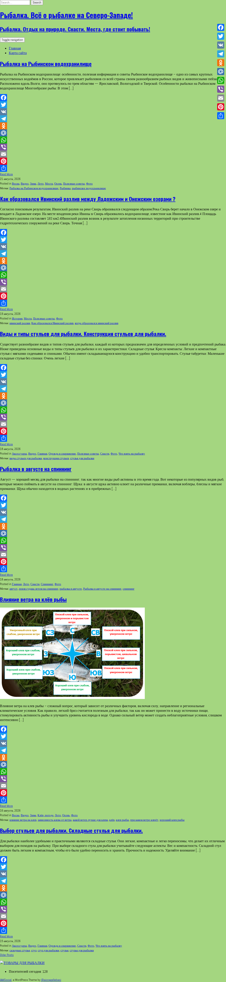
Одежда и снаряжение (62, 453)
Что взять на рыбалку (132, 453)
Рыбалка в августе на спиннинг (36, 469)
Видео (25, 183)
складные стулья (19, 950)
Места (49, 183)
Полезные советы (74, 183)
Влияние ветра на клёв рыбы (33, 599)
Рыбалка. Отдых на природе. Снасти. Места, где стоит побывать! (75, 29)
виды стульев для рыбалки (25, 458)
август (13, 589)
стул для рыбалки (48, 950)
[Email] (113, 154)
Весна (15, 183)
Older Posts (7, 955)
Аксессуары (19, 453)
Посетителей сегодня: (25, 971)
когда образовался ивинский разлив (96, 323)
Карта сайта (18, 53)
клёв (112, 820)
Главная (15, 48)
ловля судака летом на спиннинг (38, 589)
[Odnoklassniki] (113, 125)
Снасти (104, 453)
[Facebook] (113, 97)
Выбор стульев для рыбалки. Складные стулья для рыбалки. (71, 830)
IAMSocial (5, 980)
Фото (89, 183)
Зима (33, 183)
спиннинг (128, 589)
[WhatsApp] (113, 140)
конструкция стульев (56, 458)
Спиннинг (47, 584)
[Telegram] (113, 118)
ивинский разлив (19, 323)
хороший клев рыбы (172, 820)
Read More (6, 174)
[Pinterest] (113, 161)
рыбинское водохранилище (89, 188)
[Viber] (113, 147)
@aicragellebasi (51, 980)
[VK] (113, 111)
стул (33, 950)
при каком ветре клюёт (144, 820)
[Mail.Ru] (113, 132)
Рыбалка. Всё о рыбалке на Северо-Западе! (66, 15)
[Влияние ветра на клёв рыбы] (72, 697)
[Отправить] (113, 168)
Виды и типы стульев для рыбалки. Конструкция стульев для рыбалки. (83, 334)
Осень (58, 183)
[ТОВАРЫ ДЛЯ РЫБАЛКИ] (22, 963)
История (17, 318)
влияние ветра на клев (22, 820)
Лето (41, 183)
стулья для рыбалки (82, 458)
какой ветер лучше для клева (90, 820)
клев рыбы (122, 820)
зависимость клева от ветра (55, 820)
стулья (64, 950)
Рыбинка (65, 188)
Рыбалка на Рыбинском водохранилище (46, 64)
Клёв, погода (45, 815)
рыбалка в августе (71, 589)
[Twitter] (113, 104)
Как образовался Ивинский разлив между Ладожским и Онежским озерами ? (87, 199)
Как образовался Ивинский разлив (52, 323)
